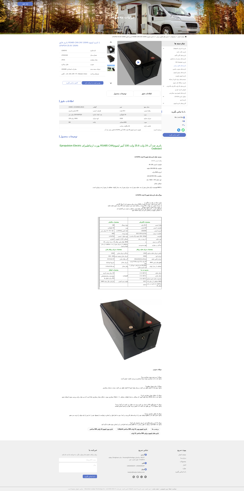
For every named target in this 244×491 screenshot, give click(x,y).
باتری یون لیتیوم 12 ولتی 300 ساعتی (101, 429)
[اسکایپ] (178, 130)
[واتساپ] (183, 130)
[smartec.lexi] (133, 477)
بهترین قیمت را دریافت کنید (92, 83)
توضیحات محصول (120, 94)
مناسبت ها (58, 4)
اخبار (184, 465)
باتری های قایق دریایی (162, 36)
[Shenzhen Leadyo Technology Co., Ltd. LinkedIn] (141, 477)
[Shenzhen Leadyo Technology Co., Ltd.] (233, 3)
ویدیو (37, 4)
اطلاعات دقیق (147, 94)
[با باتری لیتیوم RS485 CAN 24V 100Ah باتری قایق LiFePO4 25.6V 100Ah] (139, 63)
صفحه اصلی (89, 4)
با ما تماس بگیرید (46, 4)
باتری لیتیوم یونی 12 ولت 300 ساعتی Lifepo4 (132, 429)
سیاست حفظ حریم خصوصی (168, 489)
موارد (184, 468)
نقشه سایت (155, 489)
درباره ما (79, 4)
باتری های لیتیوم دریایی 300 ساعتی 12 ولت (145, 433)
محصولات (68, 4)
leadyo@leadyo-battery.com (136, 472)
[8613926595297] (137, 477)
